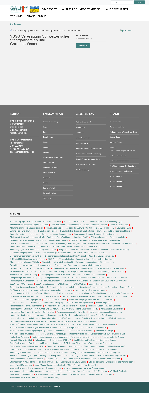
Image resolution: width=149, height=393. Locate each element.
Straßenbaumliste (17, 359)
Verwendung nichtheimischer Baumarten (27, 371)
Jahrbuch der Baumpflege (53, 303)
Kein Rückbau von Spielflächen (80, 303)
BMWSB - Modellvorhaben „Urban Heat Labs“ (29, 243)
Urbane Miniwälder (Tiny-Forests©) (81, 365)
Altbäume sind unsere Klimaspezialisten (26, 228)
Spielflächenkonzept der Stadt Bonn (53, 353)
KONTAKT (25, 386)
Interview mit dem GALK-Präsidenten (25, 303)
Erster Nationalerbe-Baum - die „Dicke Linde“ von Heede (33, 272)
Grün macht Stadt (41, 290)
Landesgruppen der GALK (59, 315)
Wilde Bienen (61, 374)
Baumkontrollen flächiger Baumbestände (77, 231)
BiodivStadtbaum (64, 237)
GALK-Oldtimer (80, 284)
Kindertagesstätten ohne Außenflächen (26, 306)
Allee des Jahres (58, 225)
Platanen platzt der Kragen (113, 337)
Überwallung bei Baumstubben (73, 362)
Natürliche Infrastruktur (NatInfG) (80, 331)
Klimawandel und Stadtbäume (47, 309)
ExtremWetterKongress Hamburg (23, 275)
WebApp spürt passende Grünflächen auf (90, 371)
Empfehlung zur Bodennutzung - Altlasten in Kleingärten (78, 265)
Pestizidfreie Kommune (19, 337)
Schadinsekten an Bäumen (94, 349)
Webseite (83, 46)
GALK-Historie (27, 284)
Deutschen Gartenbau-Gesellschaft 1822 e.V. (92, 253)
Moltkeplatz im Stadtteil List (62, 324)
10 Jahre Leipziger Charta (20, 222)
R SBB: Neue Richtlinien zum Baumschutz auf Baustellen (88, 343)
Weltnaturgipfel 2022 (44, 374)
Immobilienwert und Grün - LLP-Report (114, 296)
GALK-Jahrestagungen (45, 284)
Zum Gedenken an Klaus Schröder (24, 377)
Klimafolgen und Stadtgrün (21, 309)
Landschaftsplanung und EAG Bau (56, 318)
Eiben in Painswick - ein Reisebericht (57, 262)
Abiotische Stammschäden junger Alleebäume (29, 225)
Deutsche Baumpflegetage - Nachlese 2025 (53, 253)
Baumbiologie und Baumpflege (23, 231)
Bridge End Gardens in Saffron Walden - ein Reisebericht (111, 243)
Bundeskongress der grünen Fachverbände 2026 (30, 247)
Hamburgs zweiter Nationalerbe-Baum (26, 293)
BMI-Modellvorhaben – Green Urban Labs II (28, 240)
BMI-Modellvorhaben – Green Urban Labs (108, 237)
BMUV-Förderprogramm (58, 240)
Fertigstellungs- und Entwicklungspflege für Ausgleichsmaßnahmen (38, 278)
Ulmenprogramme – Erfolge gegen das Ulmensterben (111, 362)
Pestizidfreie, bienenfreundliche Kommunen (50, 337)
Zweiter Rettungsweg (50, 377)
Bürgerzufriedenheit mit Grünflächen (74, 250)
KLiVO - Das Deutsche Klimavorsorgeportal (80, 309)
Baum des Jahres (124, 228)
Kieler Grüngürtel (103, 303)
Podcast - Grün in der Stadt (21, 340)
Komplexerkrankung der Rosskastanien (105, 312)
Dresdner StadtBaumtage (102, 259)
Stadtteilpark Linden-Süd (59, 356)
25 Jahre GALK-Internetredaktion (48, 222)
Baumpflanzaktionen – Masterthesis (24, 234)
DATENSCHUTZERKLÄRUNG (41, 386)
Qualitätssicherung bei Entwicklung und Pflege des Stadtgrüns (35, 343)
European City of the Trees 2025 (111, 272)
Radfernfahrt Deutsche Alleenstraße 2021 (27, 346)
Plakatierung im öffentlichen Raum (85, 337)
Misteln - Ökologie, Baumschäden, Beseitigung (29, 324)
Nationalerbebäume (55, 331)
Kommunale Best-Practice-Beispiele (25, 312)
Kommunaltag (48, 312)
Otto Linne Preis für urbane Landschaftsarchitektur (89, 334)
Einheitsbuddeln (107, 262)
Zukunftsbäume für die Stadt (100, 374)
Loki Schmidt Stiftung (87, 321)
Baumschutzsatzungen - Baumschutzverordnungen (95, 234)
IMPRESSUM (15, 386)
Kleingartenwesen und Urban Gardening (105, 306)
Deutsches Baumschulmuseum (101, 256)
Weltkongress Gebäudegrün (21, 374)
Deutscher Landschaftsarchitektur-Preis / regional (65, 256)
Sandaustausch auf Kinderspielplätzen (26, 349)
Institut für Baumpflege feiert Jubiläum (84, 300)
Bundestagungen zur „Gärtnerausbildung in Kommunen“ (33, 250)
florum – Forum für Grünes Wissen (112, 278)
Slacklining (112, 349)
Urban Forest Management (21, 365)
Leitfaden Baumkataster (117, 318)
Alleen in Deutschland (119, 225)
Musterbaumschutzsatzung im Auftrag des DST (95, 324)
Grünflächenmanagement (61, 290)
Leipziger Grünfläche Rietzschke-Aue (89, 318)
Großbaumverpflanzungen (21, 290)
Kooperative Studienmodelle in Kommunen (28, 315)
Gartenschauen (95, 284)
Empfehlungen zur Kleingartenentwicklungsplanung (74, 268)
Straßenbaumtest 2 (53, 359)
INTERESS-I (108, 300)
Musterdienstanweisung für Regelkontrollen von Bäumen (33, 328)
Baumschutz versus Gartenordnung (56, 234)
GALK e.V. (14, 284)
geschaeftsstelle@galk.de (22, 152)
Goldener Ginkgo (126, 287)
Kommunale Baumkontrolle (112, 309)
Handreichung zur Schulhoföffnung (92, 293)
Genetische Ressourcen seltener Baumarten (98, 287)
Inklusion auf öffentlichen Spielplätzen (25, 300)
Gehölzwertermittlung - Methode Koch (62, 287)
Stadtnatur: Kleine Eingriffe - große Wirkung (28, 356)
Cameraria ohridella (99, 250)
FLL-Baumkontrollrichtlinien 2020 (82, 278)
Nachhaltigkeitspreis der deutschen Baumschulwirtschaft (82, 328)
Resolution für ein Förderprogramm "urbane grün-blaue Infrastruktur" (97, 346)
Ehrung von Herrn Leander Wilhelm (24, 262)
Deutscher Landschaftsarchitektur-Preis (26, 256)
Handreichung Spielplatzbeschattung (59, 293)
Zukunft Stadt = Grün (77, 374)
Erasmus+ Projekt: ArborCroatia (111, 268)
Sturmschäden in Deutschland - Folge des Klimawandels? (34, 362)
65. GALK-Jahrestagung (110, 222)
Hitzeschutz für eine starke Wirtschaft (25, 296)
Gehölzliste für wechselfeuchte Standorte (27, 287)
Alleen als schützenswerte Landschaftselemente (87, 225)
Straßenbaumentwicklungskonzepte (111, 356)
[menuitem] (25, 9)
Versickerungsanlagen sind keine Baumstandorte (84, 368)
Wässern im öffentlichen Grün (58, 371)
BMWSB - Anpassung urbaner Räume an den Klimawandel (95, 240)
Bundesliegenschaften (62, 247)
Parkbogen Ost (118, 334)
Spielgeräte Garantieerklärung (83, 353)
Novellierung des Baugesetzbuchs (24, 334)
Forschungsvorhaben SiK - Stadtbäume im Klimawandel (64, 281)
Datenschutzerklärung (119, 250)
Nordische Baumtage (104, 331)
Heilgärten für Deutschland (120, 293)
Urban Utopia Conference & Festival (50, 365)
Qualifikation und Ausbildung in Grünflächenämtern (95, 340)
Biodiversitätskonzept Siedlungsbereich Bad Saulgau (32, 237)
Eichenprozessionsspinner (86, 262)
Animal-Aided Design (55, 228)
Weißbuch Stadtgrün (118, 371)
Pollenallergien (41, 340)
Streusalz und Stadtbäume (109, 359)
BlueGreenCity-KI (81, 237)
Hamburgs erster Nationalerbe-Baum (90, 290)
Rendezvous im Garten (56, 346)
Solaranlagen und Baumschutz (23, 353)
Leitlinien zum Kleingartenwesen (62, 321)
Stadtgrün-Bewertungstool (109, 353)
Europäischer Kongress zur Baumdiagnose (77, 272)
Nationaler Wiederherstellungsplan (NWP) (27, 331)
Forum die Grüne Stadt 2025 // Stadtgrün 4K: (108, 281)
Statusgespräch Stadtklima (83, 356)
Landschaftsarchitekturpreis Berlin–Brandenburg (92, 315)
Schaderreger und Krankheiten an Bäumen (62, 349)
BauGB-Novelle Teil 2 (105, 228)
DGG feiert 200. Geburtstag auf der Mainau (27, 259)
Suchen (139, 2)
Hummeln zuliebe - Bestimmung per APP (79, 296)
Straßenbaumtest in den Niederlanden (80, 359)
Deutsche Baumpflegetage (21, 253)
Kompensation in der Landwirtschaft (71, 312)
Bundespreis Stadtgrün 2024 (86, 247)
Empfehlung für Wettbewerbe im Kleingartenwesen (31, 265)
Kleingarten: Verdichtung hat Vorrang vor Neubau (65, 306)
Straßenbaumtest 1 (35, 359)
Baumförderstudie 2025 (48, 231)
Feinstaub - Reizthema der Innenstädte (89, 275)
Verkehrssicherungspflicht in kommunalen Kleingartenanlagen (35, 368)
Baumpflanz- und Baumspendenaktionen (113, 231)
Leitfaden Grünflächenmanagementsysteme (28, 321)
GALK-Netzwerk (64, 284)
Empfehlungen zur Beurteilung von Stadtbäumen (30, 268)
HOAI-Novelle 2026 (51, 296)
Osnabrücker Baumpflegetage (53, 334)
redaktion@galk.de (18, 133)
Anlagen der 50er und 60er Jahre (79, 228)
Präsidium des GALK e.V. (60, 340)
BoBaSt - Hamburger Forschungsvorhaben (68, 243)
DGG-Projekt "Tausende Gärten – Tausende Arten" (68, 259)
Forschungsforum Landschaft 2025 (24, 281)
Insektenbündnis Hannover (55, 300)
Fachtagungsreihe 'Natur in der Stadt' (55, 275)
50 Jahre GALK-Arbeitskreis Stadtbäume (81, 222)
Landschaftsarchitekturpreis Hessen (25, 318)
